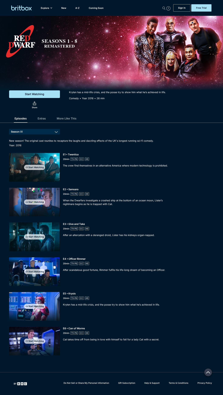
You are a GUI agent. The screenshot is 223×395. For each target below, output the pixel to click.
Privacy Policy (205, 383)
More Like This (66, 118)
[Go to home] (20, 383)
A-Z (77, 8)
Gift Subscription (126, 383)
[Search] (164, 8)
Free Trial (201, 8)
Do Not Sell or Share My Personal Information (86, 383)
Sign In (182, 8)
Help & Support (152, 383)
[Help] (169, 8)
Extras (42, 118)
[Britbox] (21, 7)
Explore (45, 8)
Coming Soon (96, 8)
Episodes (21, 118)
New (63, 8)
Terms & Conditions (178, 383)
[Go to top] (208, 372)
